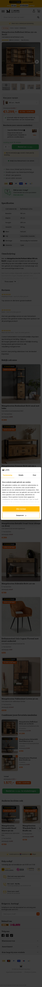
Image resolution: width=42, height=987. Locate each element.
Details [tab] (21, 475)
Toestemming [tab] (7, 475)
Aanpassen (20, 515)
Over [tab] (34, 475)
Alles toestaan (21, 509)
